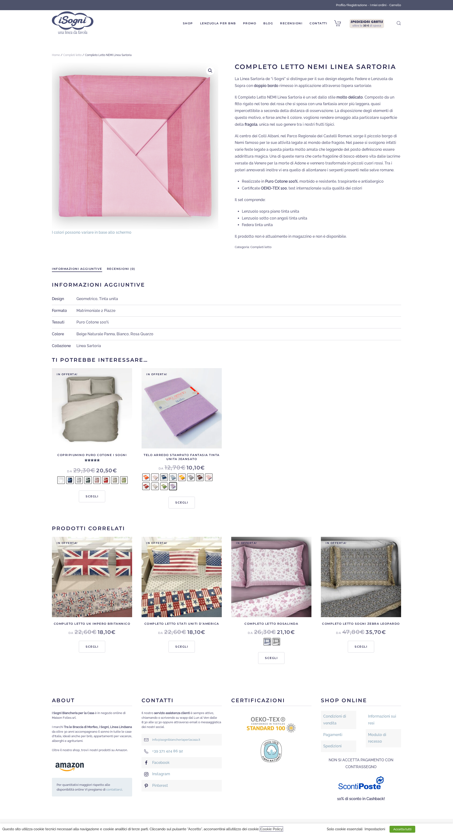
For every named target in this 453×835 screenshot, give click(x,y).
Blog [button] (268, 23)
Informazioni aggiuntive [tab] (77, 269)
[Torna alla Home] (72, 23)
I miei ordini (378, 5)
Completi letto (72, 55)
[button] (398, 23)
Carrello (395, 5)
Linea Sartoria (88, 346)
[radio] (61, 480)
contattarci (114, 789)
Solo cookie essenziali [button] (344, 829)
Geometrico (86, 299)
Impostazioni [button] (375, 829)
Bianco (123, 334)
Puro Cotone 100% (92, 322)
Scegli (92, 496)
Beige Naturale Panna (95, 334)
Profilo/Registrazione (351, 5)
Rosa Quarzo (141, 334)
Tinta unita (108, 299)
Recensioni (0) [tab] (121, 269)
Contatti (318, 23)
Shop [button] (188, 23)
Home (56, 55)
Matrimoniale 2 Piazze (95, 310)
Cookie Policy (271, 829)
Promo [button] (249, 23)
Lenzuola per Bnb (218, 23)
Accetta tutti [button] (402, 829)
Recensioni (291, 23)
